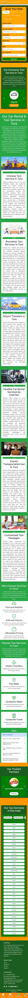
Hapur (14, 913)
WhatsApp (14, 793)
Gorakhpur (14, 844)
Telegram (10, 996)
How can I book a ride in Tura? (11, 738)
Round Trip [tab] (14, 12)
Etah (14, 890)
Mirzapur (14, 903)
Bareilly (14, 847)
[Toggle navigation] (25, 2)
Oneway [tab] (6, 12)
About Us (6, 964)
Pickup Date (5, 35)
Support (6, 968)
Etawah (14, 880)
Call (25, 996)
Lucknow (14, 824)
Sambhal (14, 926)
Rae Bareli (14, 933)
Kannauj (14, 883)
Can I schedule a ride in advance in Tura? (12, 748)
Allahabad (14, 841)
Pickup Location (6, 23)
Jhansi (14, 850)
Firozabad (14, 860)
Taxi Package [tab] (16, 15)
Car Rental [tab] (7, 15)
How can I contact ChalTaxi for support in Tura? (11, 754)
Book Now (14, 59)
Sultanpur (14, 867)
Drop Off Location (7, 29)
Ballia (14, 900)
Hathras (14, 923)
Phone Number (6, 52)
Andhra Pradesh (7, 817)
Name (4, 46)
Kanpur (14, 827)
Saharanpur (14, 916)
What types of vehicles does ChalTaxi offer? (11, 743)
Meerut (14, 837)
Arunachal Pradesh (18, 817)
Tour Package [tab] (8, 19)
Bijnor (14, 873)
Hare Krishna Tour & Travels (14, 789)
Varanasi (14, 834)
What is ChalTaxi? (8, 734)
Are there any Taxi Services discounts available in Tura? (10, 759)
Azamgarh (14, 877)
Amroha (14, 887)
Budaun (14, 893)
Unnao (14, 896)
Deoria (14, 906)
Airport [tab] (22, 12)
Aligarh (14, 864)
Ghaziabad (14, 910)
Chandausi (14, 920)
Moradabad (14, 854)
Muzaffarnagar (14, 870)
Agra (14, 831)
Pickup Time (5, 40)
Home (5, 962)
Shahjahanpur (14, 857)
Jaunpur (14, 929)
